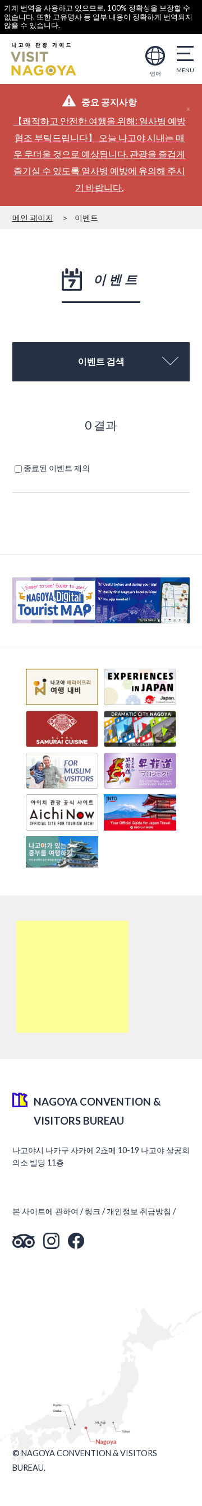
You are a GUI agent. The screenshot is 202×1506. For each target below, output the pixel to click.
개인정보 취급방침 (139, 1211)
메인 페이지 (32, 217)
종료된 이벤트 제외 (57, 468)
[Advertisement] (72, 977)
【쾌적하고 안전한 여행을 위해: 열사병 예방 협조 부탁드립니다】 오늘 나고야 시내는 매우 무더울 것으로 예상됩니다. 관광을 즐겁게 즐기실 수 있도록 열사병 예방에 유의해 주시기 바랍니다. (99, 154)
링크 (92, 1211)
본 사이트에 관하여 (45, 1211)
